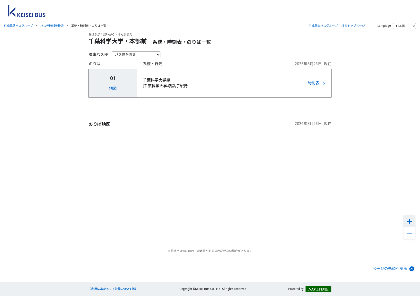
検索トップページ (353, 25)
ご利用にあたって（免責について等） (113, 289)
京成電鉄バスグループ (18, 25)
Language (384, 25)
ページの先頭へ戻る (389, 268)
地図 (113, 88)
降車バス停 (98, 54)
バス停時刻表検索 (52, 25)
